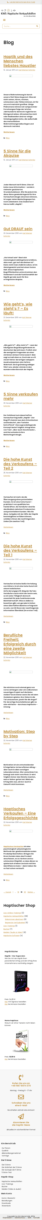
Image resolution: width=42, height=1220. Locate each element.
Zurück (7, 892)
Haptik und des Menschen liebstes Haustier (20, 61)
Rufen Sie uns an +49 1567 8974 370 (21, 1084)
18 (18, 892)
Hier (6, 1002)
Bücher (6, 929)
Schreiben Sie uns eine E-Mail (21, 1104)
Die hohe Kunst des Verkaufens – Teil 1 (20, 550)
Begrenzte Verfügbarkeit (15, 922)
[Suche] (37, 26)
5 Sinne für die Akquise (17, 153)
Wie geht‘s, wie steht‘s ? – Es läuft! (18, 308)
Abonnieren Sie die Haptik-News (21, 1123)
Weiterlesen (9, 132)
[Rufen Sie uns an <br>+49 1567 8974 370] (21, 1077)
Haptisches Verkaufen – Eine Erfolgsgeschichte (21, 813)
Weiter (31, 892)
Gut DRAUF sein (18, 228)
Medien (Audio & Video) (13, 932)
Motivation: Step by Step (19, 733)
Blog (7, 138)
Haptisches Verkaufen (14, 846)
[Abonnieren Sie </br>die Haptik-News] (21, 1116)
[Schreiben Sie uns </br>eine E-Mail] (21, 1097)
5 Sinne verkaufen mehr (21, 396)
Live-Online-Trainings (12, 913)
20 (25, 892)
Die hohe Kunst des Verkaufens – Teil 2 (20, 464)
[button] (4, 20)
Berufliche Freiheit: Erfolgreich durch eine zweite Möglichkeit (20, 644)
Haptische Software (11, 935)
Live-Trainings (9, 926)
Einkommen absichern (14, 919)
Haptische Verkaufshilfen (14, 916)
